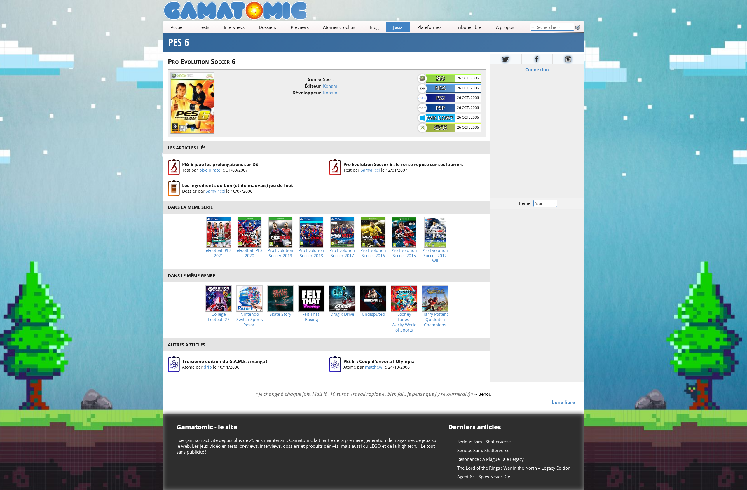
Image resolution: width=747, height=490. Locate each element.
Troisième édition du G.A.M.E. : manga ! (224, 361)
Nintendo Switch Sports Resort (249, 319)
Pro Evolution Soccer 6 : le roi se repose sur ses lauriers (403, 164)
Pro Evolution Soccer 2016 (373, 253)
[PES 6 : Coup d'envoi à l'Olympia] (335, 364)
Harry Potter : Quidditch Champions (435, 319)
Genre (314, 79)
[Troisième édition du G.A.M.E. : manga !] (174, 364)
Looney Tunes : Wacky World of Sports (404, 322)
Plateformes (429, 27)
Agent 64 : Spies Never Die (483, 476)
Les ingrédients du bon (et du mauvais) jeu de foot (237, 185)
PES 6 (178, 42)
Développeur (306, 92)
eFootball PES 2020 (250, 253)
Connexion (537, 69)
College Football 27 (218, 317)
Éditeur (313, 86)
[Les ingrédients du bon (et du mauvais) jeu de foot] (174, 188)
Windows (440, 117)
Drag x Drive (342, 314)
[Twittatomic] (505, 59)
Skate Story (280, 314)
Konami (330, 86)
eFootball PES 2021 (219, 253)
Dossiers (267, 27)
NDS (440, 88)
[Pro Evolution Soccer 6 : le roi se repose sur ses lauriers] (335, 167)
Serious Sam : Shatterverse (484, 441)
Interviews (234, 27)
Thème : (525, 203)
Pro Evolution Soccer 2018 (311, 253)
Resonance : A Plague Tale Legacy (490, 459)
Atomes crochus (339, 27)
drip (208, 366)
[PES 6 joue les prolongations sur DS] (174, 167)
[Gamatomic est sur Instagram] (568, 59)
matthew (373, 366)
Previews (300, 27)
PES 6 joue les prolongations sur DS (220, 164)
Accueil (178, 27)
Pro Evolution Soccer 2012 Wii (435, 256)
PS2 (440, 97)
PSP (440, 107)
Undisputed (373, 314)
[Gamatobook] (537, 59)
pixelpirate (209, 169)
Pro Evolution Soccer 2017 (342, 253)
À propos (505, 27)
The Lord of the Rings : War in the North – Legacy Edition (513, 468)
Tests (204, 27)
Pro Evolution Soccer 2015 (404, 253)
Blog (374, 27)
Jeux (398, 27)
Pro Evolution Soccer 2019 (280, 253)
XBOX (440, 127)
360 (440, 78)
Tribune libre (468, 27)
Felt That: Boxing (311, 317)
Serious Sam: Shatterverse (483, 450)
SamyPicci (370, 169)
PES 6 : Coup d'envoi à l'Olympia (379, 361)
